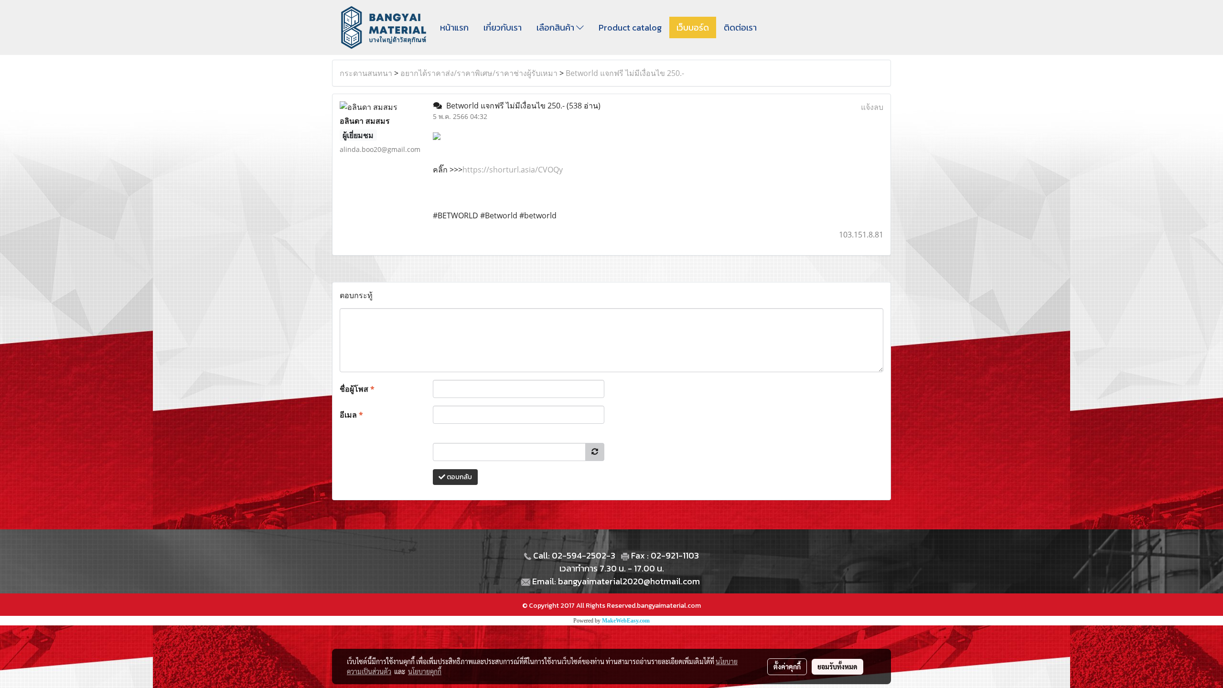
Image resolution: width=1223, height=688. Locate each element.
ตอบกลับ (458, 477)
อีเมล (351, 414)
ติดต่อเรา (740, 27)
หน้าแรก (454, 27)
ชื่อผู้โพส (357, 389)
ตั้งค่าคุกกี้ (787, 666)
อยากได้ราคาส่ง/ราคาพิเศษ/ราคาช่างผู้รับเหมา (479, 73)
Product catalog (630, 27)
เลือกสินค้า (556, 27)
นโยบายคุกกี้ (424, 671)
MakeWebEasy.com (626, 620)
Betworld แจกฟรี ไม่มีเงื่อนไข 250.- (625, 73)
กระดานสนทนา (366, 73)
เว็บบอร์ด (692, 27)
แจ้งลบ (872, 107)
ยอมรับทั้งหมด (837, 666)
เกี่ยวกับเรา (502, 27)
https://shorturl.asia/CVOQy (512, 169)
